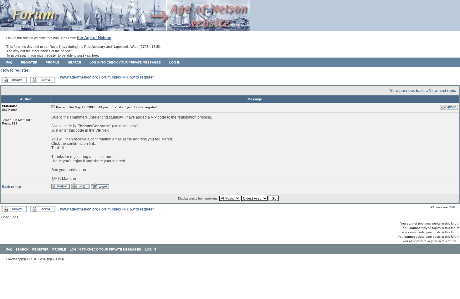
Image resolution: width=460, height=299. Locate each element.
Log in (174, 62)
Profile (52, 62)
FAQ (9, 62)
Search (74, 62)
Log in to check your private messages (125, 62)
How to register (140, 77)
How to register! (15, 70)
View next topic (442, 91)
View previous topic (407, 91)
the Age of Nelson (94, 37)
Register (29, 62)
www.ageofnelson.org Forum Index (90, 77)
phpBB (25, 259)
